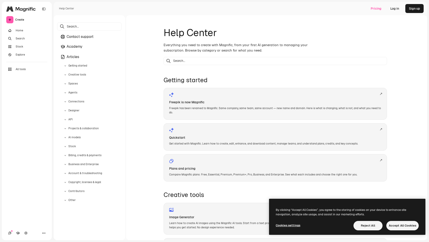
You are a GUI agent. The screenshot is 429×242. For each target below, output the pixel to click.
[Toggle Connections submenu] (65, 101)
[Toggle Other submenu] (65, 200)
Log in (394, 8)
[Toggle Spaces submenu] (65, 84)
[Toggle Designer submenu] (65, 110)
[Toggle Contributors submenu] (65, 191)
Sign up (414, 8)
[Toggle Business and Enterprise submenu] (65, 164)
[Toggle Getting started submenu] (65, 66)
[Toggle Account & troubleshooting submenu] (65, 173)
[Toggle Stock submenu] (65, 146)
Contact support (80, 36)
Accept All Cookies (402, 225)
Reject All (368, 225)
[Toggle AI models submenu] (65, 137)
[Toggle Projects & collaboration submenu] (65, 128)
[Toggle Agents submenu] (65, 93)
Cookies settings (288, 225)
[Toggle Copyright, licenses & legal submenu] (65, 182)
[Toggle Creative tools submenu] (65, 75)
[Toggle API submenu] (65, 119)
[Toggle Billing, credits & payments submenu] (65, 155)
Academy (74, 46)
